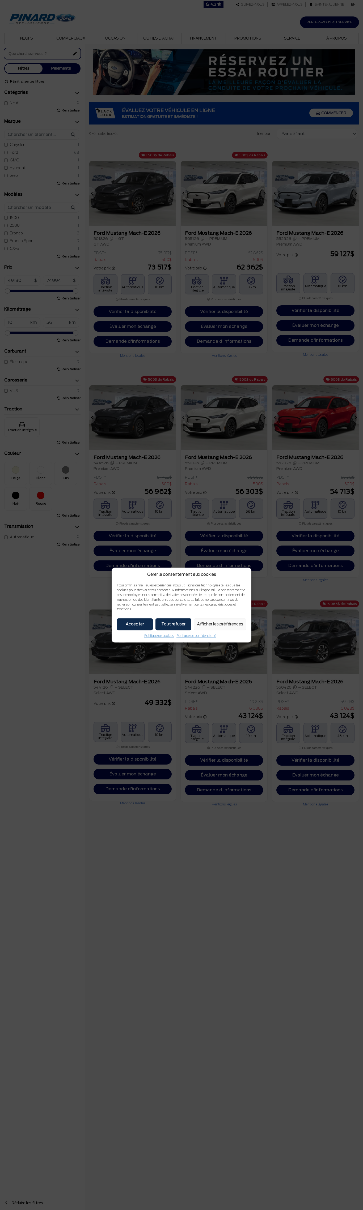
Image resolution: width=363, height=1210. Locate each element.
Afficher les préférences (220, 624)
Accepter (135, 624)
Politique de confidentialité (196, 636)
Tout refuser (173, 624)
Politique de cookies (159, 636)
